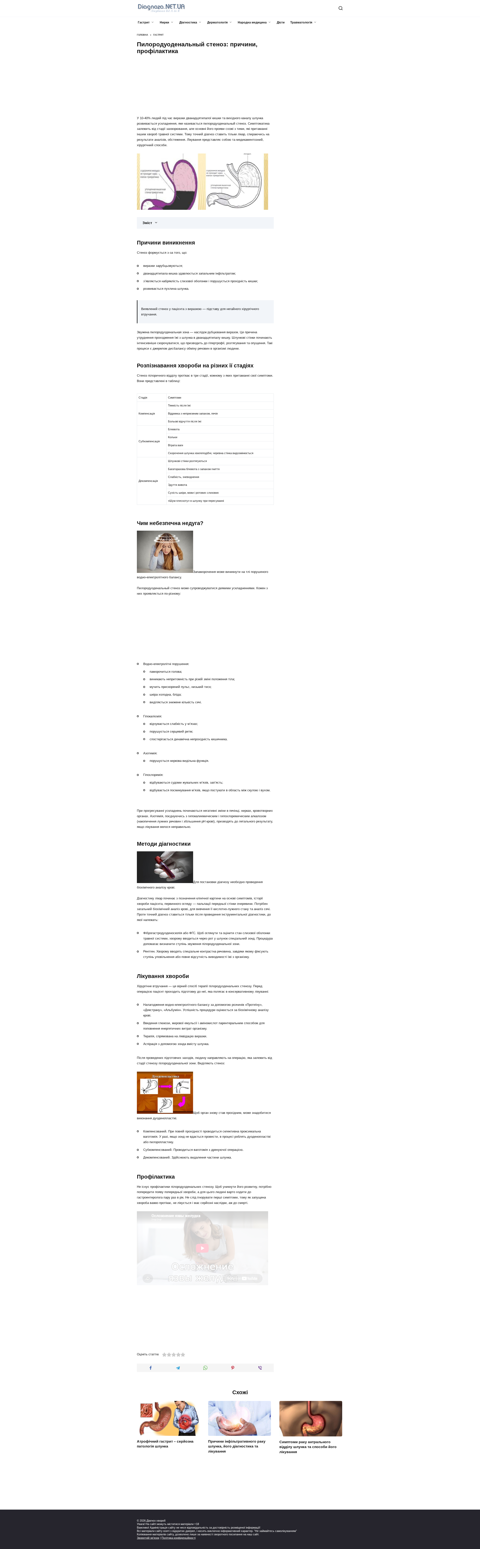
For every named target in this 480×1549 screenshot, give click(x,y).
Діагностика (188, 22)
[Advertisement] (205, 84)
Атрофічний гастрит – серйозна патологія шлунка (165, 1443)
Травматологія (301, 22)
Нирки (164, 22)
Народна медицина (252, 22)
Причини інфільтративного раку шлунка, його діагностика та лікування (237, 1446)
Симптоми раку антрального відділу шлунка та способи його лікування (308, 1447)
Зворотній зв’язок (148, 1537)
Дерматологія (217, 22)
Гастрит (144, 22)
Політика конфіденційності (178, 1537)
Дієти (281, 22)
